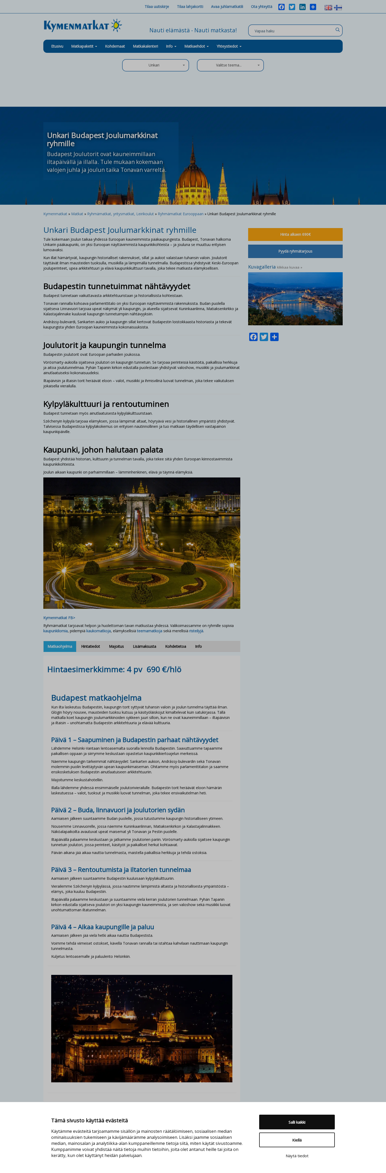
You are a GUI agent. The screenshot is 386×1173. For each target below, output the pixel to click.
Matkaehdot (195, 46)
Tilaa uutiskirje (157, 6)
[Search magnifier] (337, 29)
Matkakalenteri (145, 46)
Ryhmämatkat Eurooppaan (181, 213)
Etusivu (57, 46)
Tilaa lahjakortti (190, 6)
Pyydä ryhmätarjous (295, 251)
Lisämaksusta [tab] (144, 646)
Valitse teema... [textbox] (229, 65)
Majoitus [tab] (116, 646)
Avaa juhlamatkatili (227, 6)
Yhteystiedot (228, 46)
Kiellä (297, 1140)
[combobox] (155, 65)
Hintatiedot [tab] (90, 646)
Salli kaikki (297, 1122)
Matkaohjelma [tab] (60, 646)
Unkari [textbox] (154, 65)
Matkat (77, 213)
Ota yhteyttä (261, 6)
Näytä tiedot (297, 1155)
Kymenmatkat (55, 213)
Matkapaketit (83, 46)
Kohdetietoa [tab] (175, 646)
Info (170, 46)
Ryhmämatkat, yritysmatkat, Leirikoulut (120, 213)
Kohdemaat (115, 46)
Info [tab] (198, 646)
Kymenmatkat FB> (59, 617)
